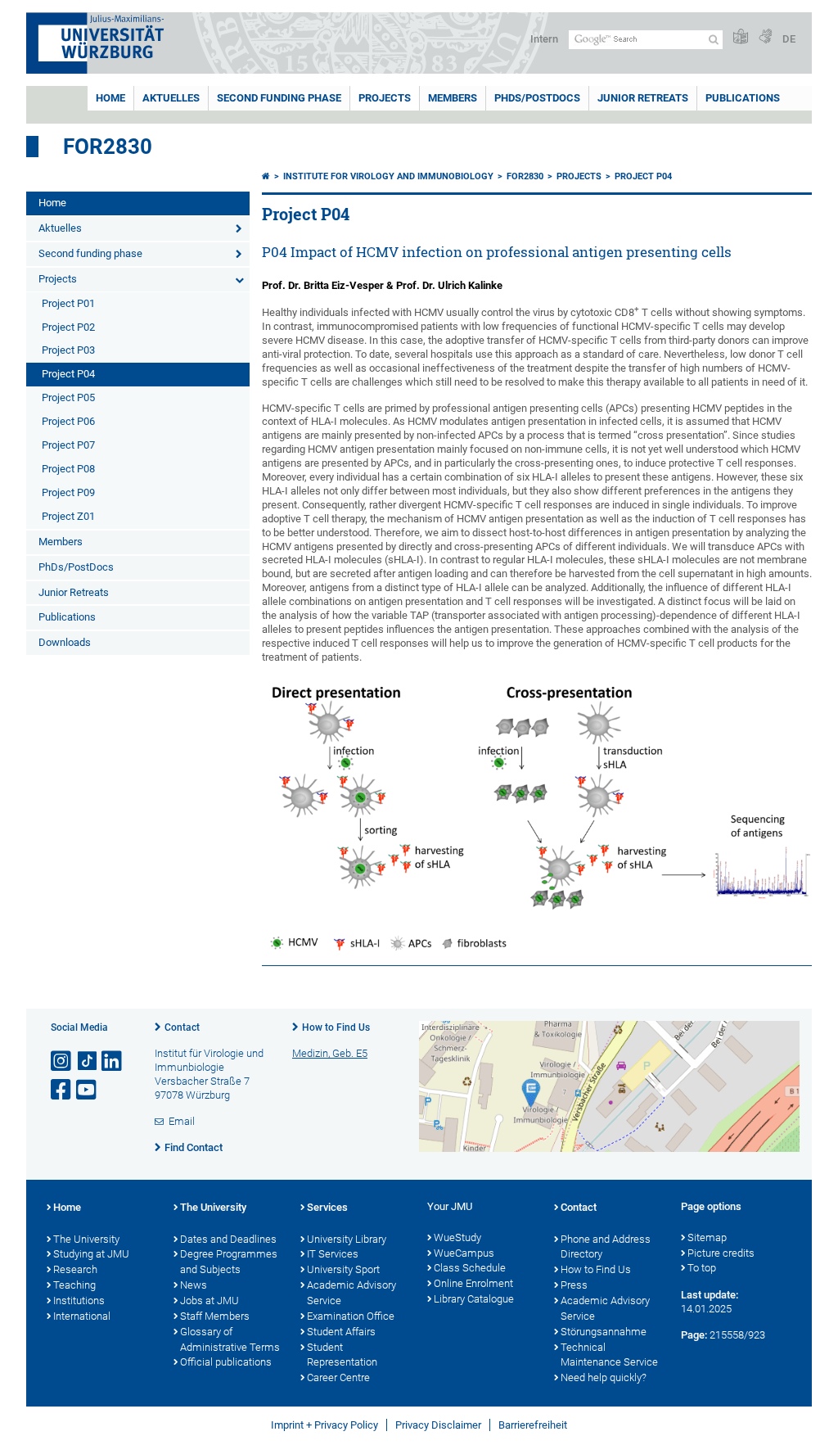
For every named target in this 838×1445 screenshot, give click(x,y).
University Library (346, 1239)
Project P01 (68, 303)
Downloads (64, 642)
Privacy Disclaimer (438, 1425)
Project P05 (68, 397)
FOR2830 (107, 146)
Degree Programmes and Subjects (228, 1262)
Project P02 (68, 327)
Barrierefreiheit (532, 1425)
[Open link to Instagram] (62, 1061)
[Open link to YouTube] (87, 1090)
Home (110, 98)
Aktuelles (171, 98)
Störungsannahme (604, 1331)
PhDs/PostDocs (537, 98)
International (81, 1316)
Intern (544, 39)
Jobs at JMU (209, 1300)
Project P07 (68, 445)
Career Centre (338, 1377)
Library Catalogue (474, 1299)
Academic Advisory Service (351, 1293)
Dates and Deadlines (228, 1239)
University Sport (343, 1269)
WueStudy (457, 1237)
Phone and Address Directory (606, 1247)
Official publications (226, 1362)
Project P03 (68, 350)
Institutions (79, 1300)
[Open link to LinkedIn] (112, 1061)
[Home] (266, 176)
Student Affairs (341, 1331)
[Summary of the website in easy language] (740, 37)
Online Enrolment (473, 1283)
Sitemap (707, 1237)
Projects (384, 98)
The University (86, 1239)
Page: (694, 1335)
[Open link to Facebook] (62, 1090)
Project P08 (68, 469)
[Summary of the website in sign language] (765, 37)
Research (75, 1269)
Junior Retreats (642, 98)
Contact (182, 1027)
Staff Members (215, 1316)
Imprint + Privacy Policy (324, 1425)
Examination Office (350, 1316)
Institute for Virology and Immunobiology (388, 176)
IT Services (332, 1254)
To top (701, 1268)
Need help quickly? (604, 1377)
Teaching (74, 1285)
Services (327, 1207)
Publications (742, 98)
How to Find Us (336, 1027)
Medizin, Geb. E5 (329, 1053)
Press (574, 1285)
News (193, 1285)
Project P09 (68, 492)
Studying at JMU (91, 1254)
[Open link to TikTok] (87, 1061)
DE (788, 39)
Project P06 (68, 421)
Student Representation (342, 1355)
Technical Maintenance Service (609, 1355)
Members (452, 98)
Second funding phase (279, 98)
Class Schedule (470, 1268)
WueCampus (464, 1253)
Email (182, 1121)
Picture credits (721, 1253)
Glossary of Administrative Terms (230, 1339)
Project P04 (68, 374)
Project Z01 (68, 516)
